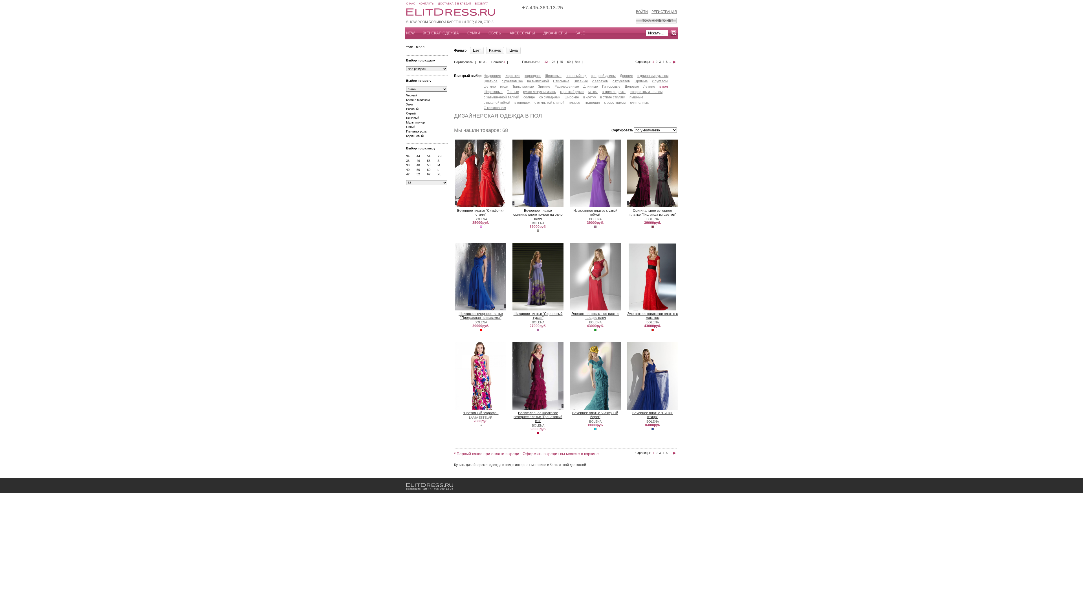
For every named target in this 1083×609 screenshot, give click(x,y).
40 (408, 169)
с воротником (615, 103)
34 (408, 156)
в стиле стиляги (612, 97)
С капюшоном (495, 108)
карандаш (533, 76)
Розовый (412, 109)
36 (408, 160)
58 (428, 165)
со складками (549, 97)
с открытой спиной (549, 103)
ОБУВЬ (494, 33)
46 (418, 160)
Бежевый (412, 118)
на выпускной (538, 81)
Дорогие (626, 76)
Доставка (446, 3)
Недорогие (492, 76)
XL (439, 174)
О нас (410, 3)
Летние (649, 87)
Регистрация (664, 12)
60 (428, 169)
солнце (529, 97)
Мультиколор (415, 122)
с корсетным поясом (646, 92)
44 (418, 156)
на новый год (576, 76)
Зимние (544, 87)
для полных (639, 103)
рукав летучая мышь (539, 92)
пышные (636, 97)
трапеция (592, 103)
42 (408, 174)
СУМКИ (473, 33)
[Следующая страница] (674, 61)
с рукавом (660, 81)
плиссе (574, 103)
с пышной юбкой (497, 103)
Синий (410, 127)
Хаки (409, 104)
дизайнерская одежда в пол (498, 116)
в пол (663, 87)
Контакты (426, 3)
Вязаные (581, 81)
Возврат (481, 3)
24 (553, 61)
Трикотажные (523, 87)
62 (428, 174)
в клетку (589, 97)
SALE (580, 33)
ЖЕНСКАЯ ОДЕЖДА (441, 33)
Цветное (491, 81)
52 (418, 174)
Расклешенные (566, 87)
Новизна (498, 62)
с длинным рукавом (652, 76)
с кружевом (621, 81)
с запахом (600, 81)
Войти (642, 12)
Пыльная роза (416, 131)
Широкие (572, 97)
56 (428, 160)
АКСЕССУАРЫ (522, 33)
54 (428, 156)
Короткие (512, 76)
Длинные (590, 87)
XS (439, 156)
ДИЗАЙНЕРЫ (555, 33)
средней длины (603, 76)
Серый (411, 113)
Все (577, 61)
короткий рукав (572, 92)
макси (593, 92)
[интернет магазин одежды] (429, 485)
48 (418, 165)
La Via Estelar (480, 417)
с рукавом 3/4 (512, 81)
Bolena (481, 219)
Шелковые (553, 76)
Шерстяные (493, 92)
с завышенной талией (501, 97)
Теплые (513, 92)
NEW (410, 33)
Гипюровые (611, 87)
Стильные (561, 81)
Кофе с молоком (418, 100)
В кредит (464, 3)
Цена (482, 62)
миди (504, 87)
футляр (490, 87)
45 (561, 61)
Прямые (641, 81)
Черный (411, 95)
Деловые (632, 87)
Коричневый (415, 136)
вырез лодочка (614, 92)
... (669, 61)
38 (408, 165)
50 (418, 169)
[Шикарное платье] (537, 310)
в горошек (522, 103)
